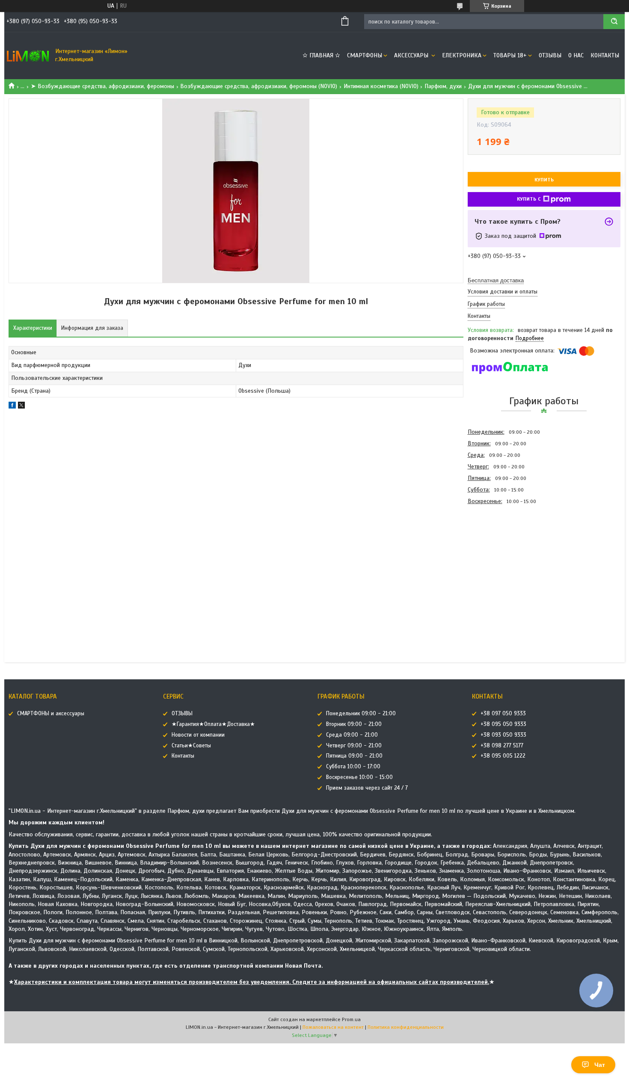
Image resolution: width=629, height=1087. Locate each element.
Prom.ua (351, 1019)
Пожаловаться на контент (333, 1027)
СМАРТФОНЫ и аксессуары (50, 713)
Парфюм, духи (443, 86)
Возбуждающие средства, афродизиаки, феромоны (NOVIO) (258, 86)
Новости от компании (198, 735)
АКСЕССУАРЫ (412, 55)
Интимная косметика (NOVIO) (381, 86)
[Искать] (614, 21)
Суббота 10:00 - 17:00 (353, 766)
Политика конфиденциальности (406, 1027)
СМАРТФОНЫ (364, 55)
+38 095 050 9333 (503, 724)
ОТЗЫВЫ (550, 55)
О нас (576, 55)
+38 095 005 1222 (503, 755)
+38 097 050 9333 (503, 713)
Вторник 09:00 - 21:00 (354, 724)
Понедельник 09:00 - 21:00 (361, 713)
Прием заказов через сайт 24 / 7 (367, 788)
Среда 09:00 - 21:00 (352, 735)
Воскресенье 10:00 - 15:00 (359, 777)
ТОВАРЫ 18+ (510, 55)
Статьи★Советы (191, 745)
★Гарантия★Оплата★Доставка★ (213, 724)
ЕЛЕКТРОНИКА (461, 55)
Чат (599, 1064)
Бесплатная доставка (496, 280)
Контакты (604, 55)
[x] (21, 406)
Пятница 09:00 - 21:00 (354, 755)
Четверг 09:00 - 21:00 (354, 745)
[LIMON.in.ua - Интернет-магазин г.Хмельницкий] (27, 55)
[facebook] (12, 406)
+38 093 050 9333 (503, 735)
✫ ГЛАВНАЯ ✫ (321, 55)
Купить (544, 180)
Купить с (529, 199)
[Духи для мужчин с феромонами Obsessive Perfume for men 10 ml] (498, 553)
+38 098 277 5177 (502, 745)
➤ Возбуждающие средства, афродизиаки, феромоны (102, 86)
